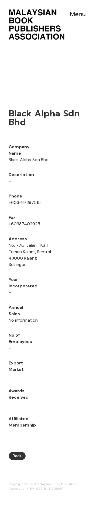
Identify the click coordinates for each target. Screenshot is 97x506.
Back (17, 456)
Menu (78, 14)
